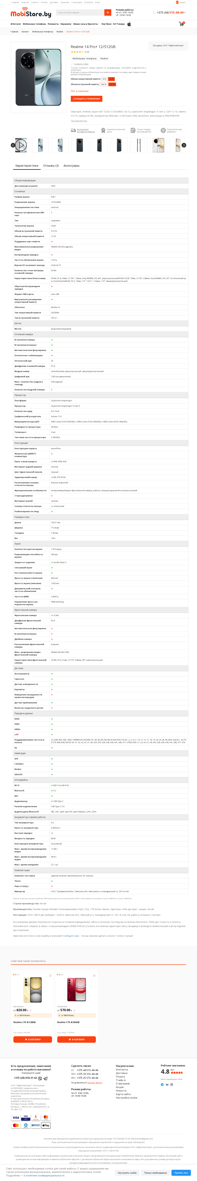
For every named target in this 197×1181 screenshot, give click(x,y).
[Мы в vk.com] (167, 1084)
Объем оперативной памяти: (86, 79)
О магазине (76, 2)
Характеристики (26, 165)
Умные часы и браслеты (85, 24)
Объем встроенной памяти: (85, 84)
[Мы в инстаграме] (172, 1084)
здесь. (137, 1159)
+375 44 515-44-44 (87, 1070)
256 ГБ (103, 84)
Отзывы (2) (51, 165)
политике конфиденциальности (45, 1175)
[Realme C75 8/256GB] (76, 990)
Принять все (181, 1172)
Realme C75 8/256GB (68, 1022)
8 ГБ (104, 79)
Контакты (88, 2)
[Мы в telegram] (162, 1084)
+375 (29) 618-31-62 (25, 1078)
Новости (25, 2)
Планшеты (53, 24)
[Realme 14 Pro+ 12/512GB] (38, 77)
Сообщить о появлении (86, 98)
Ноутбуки (106, 24)
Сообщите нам (71, 935)
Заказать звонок (94, 1082)
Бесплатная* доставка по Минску (86, 130)
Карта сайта (123, 1094)
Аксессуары (72, 165)
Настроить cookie (127, 1172)
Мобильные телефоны (34, 24)
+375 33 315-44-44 (87, 1074)
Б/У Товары (119, 24)
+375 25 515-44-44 (87, 1078)
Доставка (54, 2)
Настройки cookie (126, 1097)
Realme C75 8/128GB (24, 1022)
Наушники (65, 24)
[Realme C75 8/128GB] (33, 990)
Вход (97, 2)
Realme (104, 58)
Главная (15, 2)
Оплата (44, 2)
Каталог (16, 24)
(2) (87, 52)
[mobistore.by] (31, 12)
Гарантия (64, 2)
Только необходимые (155, 1172)
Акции (182, 2)
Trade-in (35, 2)
